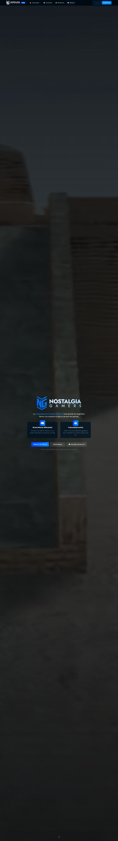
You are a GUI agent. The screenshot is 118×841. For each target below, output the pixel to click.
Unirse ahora (57, 444)
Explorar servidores (40, 444)
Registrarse (106, 2)
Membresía (61, 2)
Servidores (49, 2)
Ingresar (97, 2)
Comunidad (35, 2)
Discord (72, 2)
